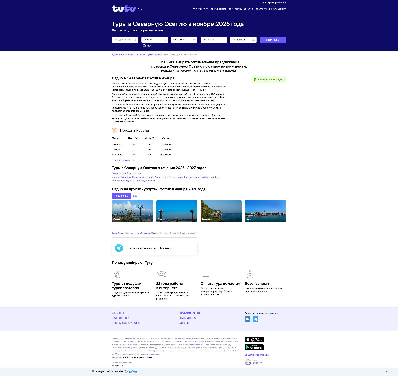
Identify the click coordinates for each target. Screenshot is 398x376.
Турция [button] (147, 45)
